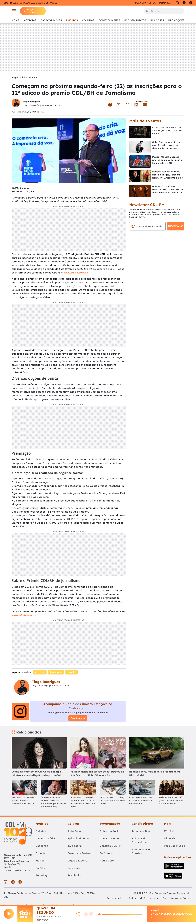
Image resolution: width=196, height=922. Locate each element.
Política (40, 867)
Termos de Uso (141, 831)
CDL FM (169, 831)
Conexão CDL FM (110, 845)
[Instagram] (177, 2)
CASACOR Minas (51, 20)
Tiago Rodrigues (31, 101)
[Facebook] (190, 2)
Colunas (88, 20)
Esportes (41, 853)
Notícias (29, 20)
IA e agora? (75, 845)
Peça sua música (145, 3)
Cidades (41, 831)
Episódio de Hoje (78, 838)
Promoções (176, 20)
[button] (110, 105)
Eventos (72, 20)
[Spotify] (184, 2)
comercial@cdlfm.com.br (17, 870)
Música (40, 860)
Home (15, 20)
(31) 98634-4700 (12, 864)
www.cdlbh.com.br (75, 272)
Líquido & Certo (77, 860)
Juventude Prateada (80, 853)
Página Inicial (19, 77)
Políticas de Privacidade (139, 840)
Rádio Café (107, 860)
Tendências (75, 875)
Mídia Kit (165, 3)
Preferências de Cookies (141, 851)
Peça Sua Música (174, 845)
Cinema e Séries (46, 838)
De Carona (106, 853)
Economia (42, 845)
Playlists (157, 20)
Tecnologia (42, 875)
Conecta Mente (109, 20)
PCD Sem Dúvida (135, 20)
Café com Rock (109, 831)
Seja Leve (74, 867)
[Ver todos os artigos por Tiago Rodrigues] (16, 103)
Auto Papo (74, 831)
